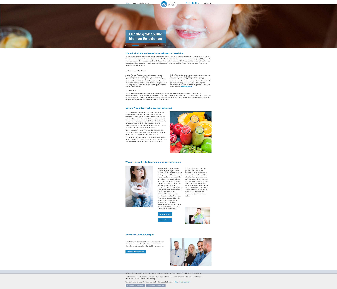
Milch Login (208, 3)
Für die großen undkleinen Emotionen (145, 36)
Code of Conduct (164, 220)
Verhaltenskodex (165, 214)
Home (128, 3)
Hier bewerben (144, 3)
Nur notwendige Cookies (135, 286)
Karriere (134, 3)
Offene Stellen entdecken (135, 252)
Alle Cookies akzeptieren (156, 286)
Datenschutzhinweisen (182, 282)
